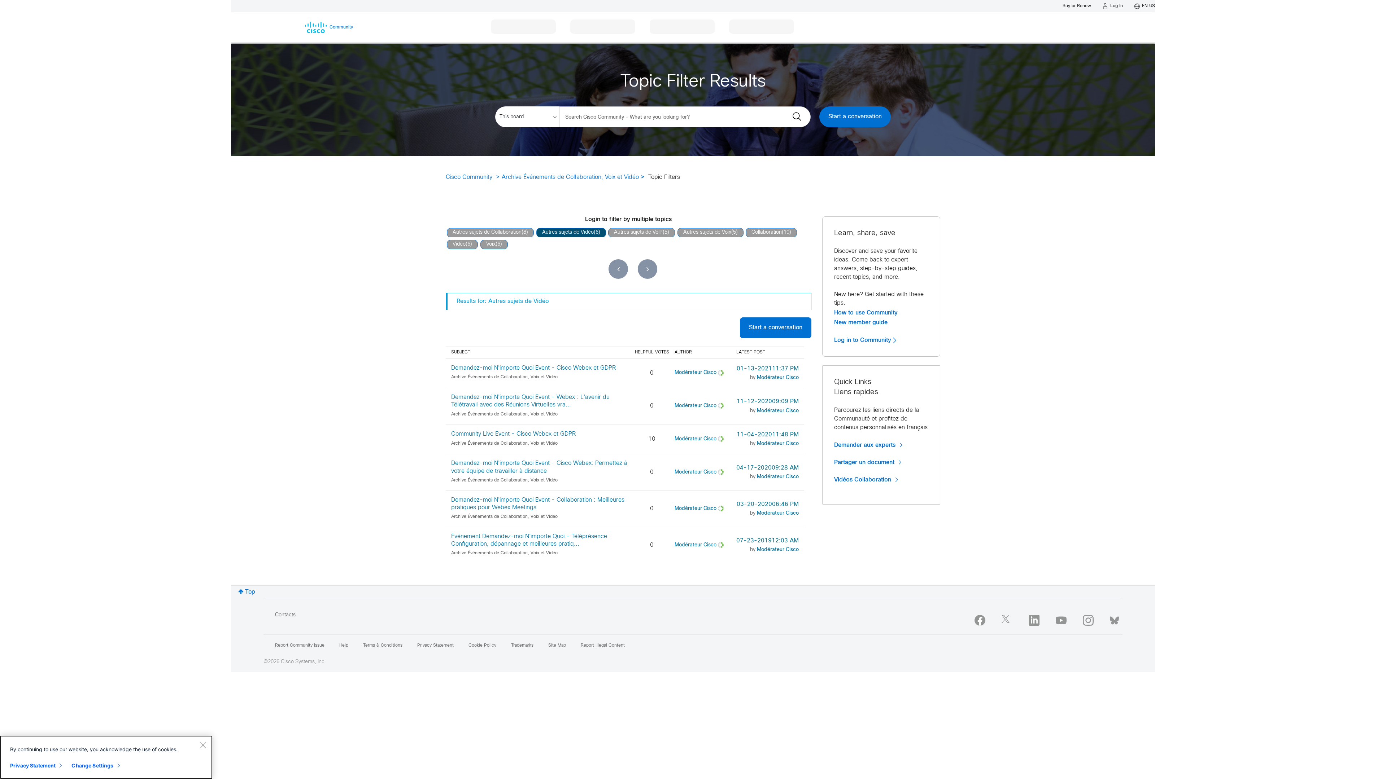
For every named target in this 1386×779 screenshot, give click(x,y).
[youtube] (1061, 620)
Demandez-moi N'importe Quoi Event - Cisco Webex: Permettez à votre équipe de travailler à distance (539, 467)
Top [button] (250, 592)
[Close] (202, 745)
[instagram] (1088, 620)
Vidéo (459, 244)
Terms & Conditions (382, 645)
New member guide (861, 322)
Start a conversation (855, 116)
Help (343, 645)
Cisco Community (469, 177)
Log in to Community (863, 340)
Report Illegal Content (603, 645)
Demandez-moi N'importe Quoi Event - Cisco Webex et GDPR (533, 368)
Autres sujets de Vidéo (568, 232)
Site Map (557, 645)
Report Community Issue (299, 645)
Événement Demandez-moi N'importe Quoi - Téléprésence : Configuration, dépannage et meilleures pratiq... (531, 540)
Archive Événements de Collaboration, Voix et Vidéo (570, 177)
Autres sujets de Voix (707, 232)
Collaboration (766, 232)
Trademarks (522, 645)
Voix (491, 244)
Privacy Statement (33, 765)
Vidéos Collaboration (862, 480)
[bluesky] (1114, 619)
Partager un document (864, 462)
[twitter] (1007, 620)
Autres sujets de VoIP (638, 232)
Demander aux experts (864, 445)
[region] (106, 757)
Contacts (285, 615)
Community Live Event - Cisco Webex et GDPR (513, 434)
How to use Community (866, 313)
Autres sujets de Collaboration (487, 232)
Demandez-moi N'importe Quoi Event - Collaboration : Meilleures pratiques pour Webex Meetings (537, 503)
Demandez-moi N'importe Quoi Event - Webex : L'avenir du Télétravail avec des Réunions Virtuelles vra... (530, 401)
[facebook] (980, 620)
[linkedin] (1034, 620)
